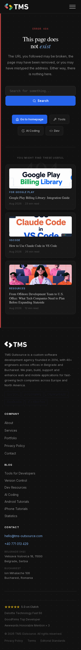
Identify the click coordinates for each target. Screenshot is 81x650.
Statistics (10, 516)
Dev (56, 130)
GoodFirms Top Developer (22, 619)
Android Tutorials (16, 501)
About (8, 423)
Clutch (12, 394)
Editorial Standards (52, 640)
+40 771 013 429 (16, 544)
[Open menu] (72, 7)
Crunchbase (56, 394)
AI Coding (33, 130)
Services (10, 430)
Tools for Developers (19, 473)
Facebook (14, 402)
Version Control (15, 480)
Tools (61, 119)
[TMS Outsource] (16, 6)
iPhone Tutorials (16, 509)
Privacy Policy (14, 446)
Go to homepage (31, 119)
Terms (31, 640)
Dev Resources (15, 487)
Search (43, 101)
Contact (10, 453)
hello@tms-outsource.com (23, 536)
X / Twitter (36, 402)
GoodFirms (32, 394)
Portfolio (10, 438)
